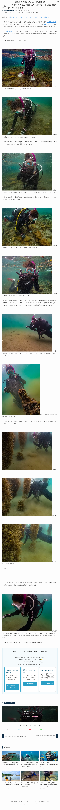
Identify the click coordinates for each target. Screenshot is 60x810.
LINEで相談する (30, 683)
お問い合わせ (42, 801)
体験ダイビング (51, 22)
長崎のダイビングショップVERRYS (30, 2)
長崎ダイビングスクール (9, 10)
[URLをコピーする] (52, 729)
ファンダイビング (34, 801)
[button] (7, 729)
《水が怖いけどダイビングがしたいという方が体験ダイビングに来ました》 (30, 17)
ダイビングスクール (23, 801)
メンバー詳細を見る (47, 683)
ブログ (48, 801)
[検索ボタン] (58, 2)
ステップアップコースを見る (12, 686)
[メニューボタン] (2, 2)
